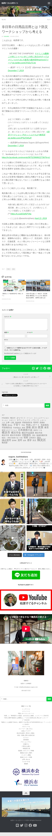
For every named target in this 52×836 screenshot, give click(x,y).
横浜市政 (38, 433)
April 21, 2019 (41, 218)
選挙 (29, 440)
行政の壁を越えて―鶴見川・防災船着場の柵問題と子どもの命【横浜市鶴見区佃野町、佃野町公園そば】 (36, 295)
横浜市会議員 (28, 433)
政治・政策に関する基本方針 (26, 735)
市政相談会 (17, 428)
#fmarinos (40, 60)
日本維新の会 (25, 430)
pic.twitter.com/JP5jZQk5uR (20, 138)
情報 (28, 427)
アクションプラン (26, 742)
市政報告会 (7, 428)
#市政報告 (5, 418)
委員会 (10, 425)
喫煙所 (36, 422)
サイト (6, 339)
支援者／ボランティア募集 (26, 750)
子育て (8, 269)
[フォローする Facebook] (44, 368)
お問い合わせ (26, 759)
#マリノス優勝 (41, 54)
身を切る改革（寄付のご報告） (26, 733)
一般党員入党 (26, 748)
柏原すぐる (37, 430)
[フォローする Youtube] (48, 368)
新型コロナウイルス (9, 430)
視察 (26, 437)
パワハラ (35, 420)
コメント (7, 316)
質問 (20, 440)
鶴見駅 (5, 443)
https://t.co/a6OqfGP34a (21, 214)
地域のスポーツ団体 (26, 757)
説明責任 (32, 438)
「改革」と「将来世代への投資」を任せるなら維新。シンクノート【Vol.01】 (26, 715)
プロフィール (26, 726)
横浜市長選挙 (15, 435)
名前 (6, 332)
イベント (29, 418)
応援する (26, 744)
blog (4, 19)
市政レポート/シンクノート (26, 713)
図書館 (42, 422)
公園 (12, 422)
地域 (4, 425)
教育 (46, 427)
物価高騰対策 (41, 435)
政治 (34, 427)
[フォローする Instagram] (41, 368)
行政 (21, 438)
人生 (3, 422)
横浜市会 (16, 432)
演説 (33, 435)
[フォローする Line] (33, 368)
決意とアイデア (26, 731)
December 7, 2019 (16, 71)
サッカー (5, 420)
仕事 (8, 422)
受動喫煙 (18, 422)
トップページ (26, 709)
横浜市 (6, 432)
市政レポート (33, 425)
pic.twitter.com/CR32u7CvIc (24, 63)
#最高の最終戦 (29, 60)
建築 (23, 428)
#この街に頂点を (32, 57)
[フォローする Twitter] (37, 368)
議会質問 (6, 440)
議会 (39, 438)
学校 (23, 425)
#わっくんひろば (30, 135)
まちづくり (21, 418)
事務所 (26, 763)
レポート (43, 420)
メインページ (26, 711)
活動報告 (26, 435)
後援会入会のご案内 (26, 753)
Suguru (6, 36)
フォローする (26, 761)
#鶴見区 (41, 135)
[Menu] (49, 3)
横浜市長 (5, 435)
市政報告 (45, 425)
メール (30, 332)
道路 (24, 440)
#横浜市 (12, 418)
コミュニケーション (41, 418)
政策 (40, 427)
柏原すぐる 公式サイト (10, 3)
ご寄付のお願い (26, 746)
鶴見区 (41, 440)
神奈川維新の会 (13, 438)
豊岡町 (14, 440)
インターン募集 (26, 755)
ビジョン (26, 737)
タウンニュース (23, 420)
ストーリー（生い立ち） (26, 728)
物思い (4, 438)
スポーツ (12, 420)
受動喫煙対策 (27, 422)
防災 (13, 269)
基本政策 (26, 739)
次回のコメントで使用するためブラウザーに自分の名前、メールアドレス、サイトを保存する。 (25, 349)
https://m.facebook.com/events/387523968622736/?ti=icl (26, 157)
